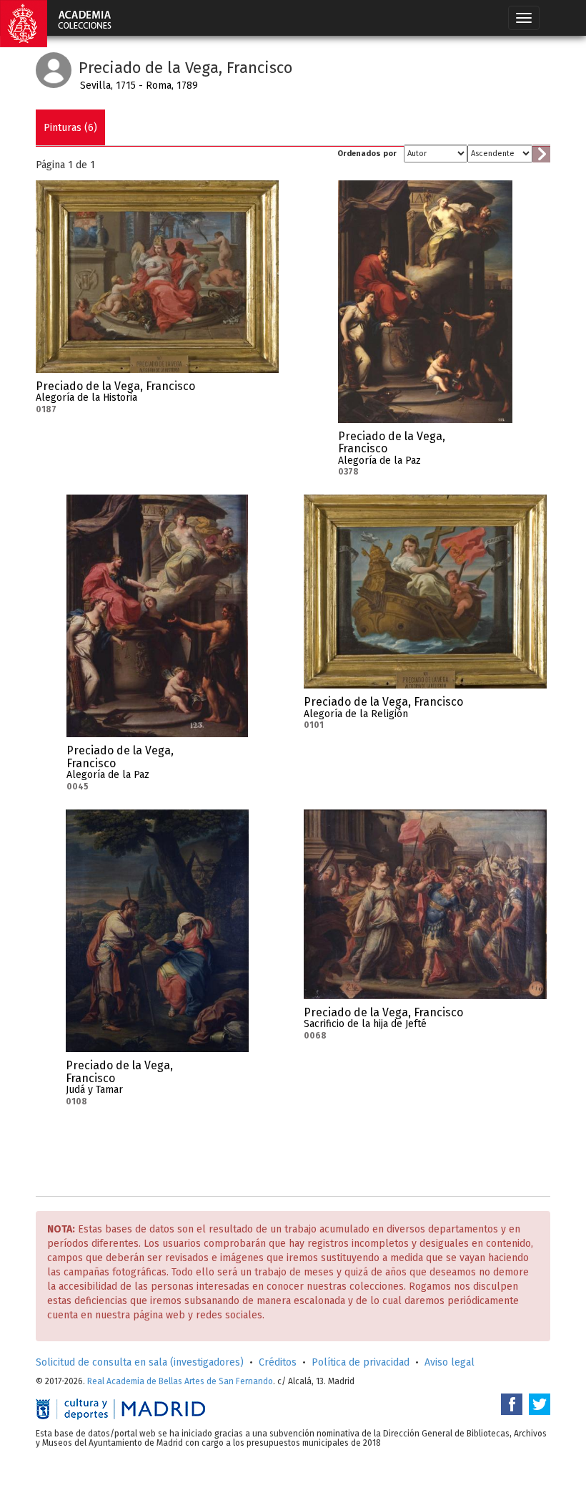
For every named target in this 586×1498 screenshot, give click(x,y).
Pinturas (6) (70, 128)
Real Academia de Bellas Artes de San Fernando (180, 1381)
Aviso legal (449, 1362)
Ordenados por (367, 153)
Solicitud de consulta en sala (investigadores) (140, 1362)
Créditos (278, 1362)
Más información (268, 391)
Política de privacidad (360, 1362)
